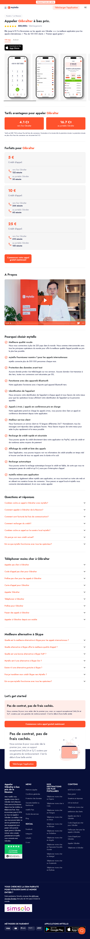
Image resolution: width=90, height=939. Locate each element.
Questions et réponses (75, 798)
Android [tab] (15, 40)
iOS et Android (73, 803)
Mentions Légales (31, 790)
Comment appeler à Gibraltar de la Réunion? (24, 510)
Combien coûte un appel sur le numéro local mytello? (27, 530)
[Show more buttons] (83, 323)
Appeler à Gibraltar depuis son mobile (21, 619)
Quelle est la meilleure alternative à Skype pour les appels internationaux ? (37, 640)
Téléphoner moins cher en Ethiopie (54, 825)
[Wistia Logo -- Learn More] (78, 323)
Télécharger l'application (66, 7)
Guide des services (32, 814)
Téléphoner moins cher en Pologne (54, 811)
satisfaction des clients (75, 811)
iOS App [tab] (8, 40)
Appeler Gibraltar (12, 592)
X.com (28, 842)
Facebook (29, 829)
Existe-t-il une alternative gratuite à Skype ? (23, 667)
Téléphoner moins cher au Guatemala (54, 861)
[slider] (42, 323)
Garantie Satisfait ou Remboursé (32, 804)
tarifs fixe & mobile (74, 790)
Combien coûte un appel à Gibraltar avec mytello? (26, 503)
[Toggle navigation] (5, 7)
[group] (18, 77)
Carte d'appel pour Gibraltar (17, 585)
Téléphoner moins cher (75, 807)
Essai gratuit (72, 794)
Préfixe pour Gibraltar (14, 606)
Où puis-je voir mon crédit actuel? (19, 537)
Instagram (29, 833)
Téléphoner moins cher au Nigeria (54, 797)
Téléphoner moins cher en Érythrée (54, 868)
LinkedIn (28, 838)
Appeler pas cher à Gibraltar (17, 565)
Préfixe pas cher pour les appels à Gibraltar (23, 578)
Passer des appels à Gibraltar (17, 613)
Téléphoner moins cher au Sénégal (54, 855)
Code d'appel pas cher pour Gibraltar (21, 571)
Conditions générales (33, 794)
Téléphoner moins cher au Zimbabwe (54, 832)
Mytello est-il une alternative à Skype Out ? (23, 661)
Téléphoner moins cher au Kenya (54, 818)
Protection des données (34, 798)
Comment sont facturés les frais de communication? (27, 517)
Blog (27, 818)
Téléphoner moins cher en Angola (54, 838)
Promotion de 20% (45, 2)
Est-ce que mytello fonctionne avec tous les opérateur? (28, 544)
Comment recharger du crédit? (18, 523)
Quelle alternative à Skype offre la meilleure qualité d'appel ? (31, 647)
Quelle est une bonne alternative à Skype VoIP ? (25, 654)
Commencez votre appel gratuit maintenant (18, 258)
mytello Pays (30, 809)
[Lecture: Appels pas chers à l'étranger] (45, 300)
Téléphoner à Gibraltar (14, 599)
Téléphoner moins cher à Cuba (55, 804)
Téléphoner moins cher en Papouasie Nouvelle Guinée (54, 847)
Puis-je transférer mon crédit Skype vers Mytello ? (26, 674)
